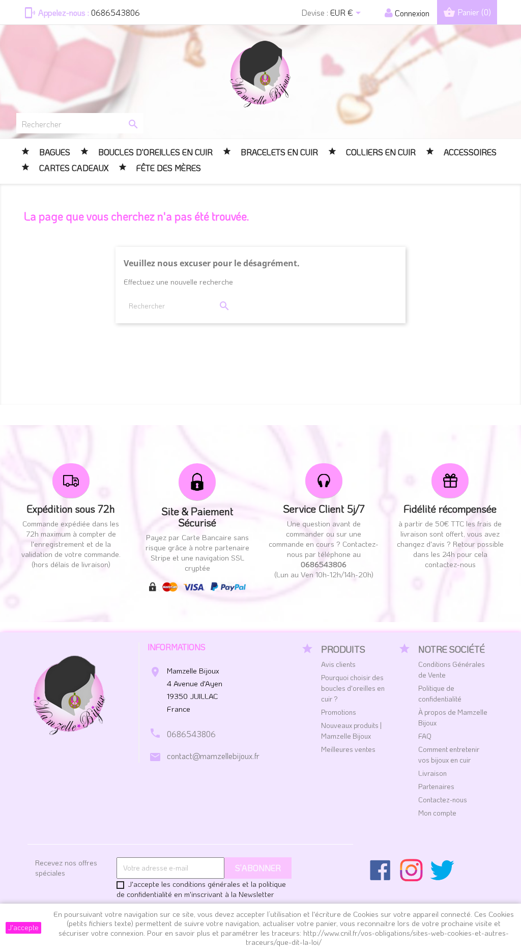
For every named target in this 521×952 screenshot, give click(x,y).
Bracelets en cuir (278, 152)
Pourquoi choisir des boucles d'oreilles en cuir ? (353, 688)
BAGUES (53, 152)
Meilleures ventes (348, 749)
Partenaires (436, 786)
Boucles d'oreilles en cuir (155, 152)
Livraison (432, 773)
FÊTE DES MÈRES (167, 167)
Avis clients (338, 664)
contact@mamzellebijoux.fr (213, 755)
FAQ (424, 736)
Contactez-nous (442, 799)
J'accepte (23, 927)
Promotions (338, 712)
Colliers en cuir (381, 152)
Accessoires (470, 152)
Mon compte (437, 813)
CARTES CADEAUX (72, 167)
